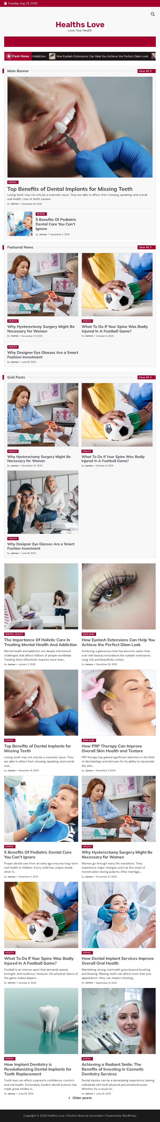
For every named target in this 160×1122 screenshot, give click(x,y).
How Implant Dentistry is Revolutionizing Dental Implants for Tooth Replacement (37, 1069)
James (15, 203)
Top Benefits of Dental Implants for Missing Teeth (69, 188)
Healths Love (80, 24)
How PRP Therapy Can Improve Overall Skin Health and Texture (112, 748)
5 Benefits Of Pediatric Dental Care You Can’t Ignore (56, 224)
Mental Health (14, 634)
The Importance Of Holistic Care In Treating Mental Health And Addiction (40, 642)
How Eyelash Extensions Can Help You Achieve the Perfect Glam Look (79, 56)
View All (144, 71)
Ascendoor (96, 1115)
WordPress (129, 1115)
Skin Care (88, 634)
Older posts (82, 1098)
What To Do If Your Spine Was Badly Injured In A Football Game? (115, 328)
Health (13, 321)
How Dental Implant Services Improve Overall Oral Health (118, 961)
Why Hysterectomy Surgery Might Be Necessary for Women (41, 328)
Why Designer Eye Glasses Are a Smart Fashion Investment (42, 354)
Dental (13, 182)
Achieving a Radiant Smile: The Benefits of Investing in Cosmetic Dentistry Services (113, 1069)
